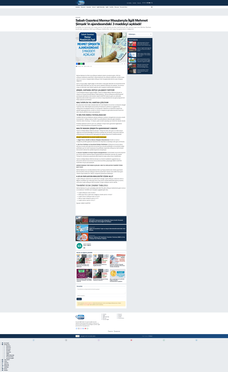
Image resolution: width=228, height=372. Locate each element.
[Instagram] (81, 328)
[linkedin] (196, 340)
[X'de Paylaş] (79, 64)
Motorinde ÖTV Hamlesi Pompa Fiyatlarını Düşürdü (100, 279)
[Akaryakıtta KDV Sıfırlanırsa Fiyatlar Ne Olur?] (101, 259)
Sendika (111, 7)
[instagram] (99, 340)
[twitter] (66, 340)
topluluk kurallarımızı (88, 303)
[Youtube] (85, 328)
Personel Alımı (123, 7)
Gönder (79, 299)
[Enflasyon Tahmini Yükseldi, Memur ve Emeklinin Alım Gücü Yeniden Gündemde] (117, 259)
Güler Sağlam (87, 245)
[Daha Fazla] (84, 64)
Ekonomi (83, 7)
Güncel (94, 7)
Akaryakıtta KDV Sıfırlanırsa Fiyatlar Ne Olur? (100, 265)
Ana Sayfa (6, 343)
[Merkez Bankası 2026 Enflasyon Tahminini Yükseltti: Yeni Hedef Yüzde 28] (84, 273)
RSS (78, 336)
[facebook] (34, 340)
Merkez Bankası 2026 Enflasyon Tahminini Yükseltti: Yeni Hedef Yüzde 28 (84, 280)
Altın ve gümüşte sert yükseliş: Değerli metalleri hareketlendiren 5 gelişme (117, 280)
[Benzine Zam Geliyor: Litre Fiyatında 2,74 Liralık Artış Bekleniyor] (84, 259)
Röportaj (6, 364)
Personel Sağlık (86, 304)
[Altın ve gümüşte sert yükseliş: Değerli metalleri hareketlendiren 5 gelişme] (117, 273)
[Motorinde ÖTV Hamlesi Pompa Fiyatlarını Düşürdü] (101, 273)
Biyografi (6, 365)
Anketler (6, 367)
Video (5, 361)
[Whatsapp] (88, 328)
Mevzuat (116, 7)
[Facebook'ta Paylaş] (77, 64)
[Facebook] (77, 328)
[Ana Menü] (151, 7)
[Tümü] (150, 34)
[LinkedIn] (83, 328)
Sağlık (107, 7)
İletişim (6, 370)
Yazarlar (6, 362)
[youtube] (131, 340)
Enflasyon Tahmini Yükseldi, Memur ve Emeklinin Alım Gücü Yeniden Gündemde (117, 265)
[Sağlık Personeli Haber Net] (80, 2)
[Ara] (151, 3)
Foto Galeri (7, 359)
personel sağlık (10, 358)
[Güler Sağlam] (79, 245)
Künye (5, 368)
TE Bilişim (150, 336)
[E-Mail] (84, 248)
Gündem (78, 7)
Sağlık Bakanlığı (100, 7)
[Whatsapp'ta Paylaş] (81, 64)
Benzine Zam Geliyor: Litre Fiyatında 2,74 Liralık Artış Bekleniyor (83, 265)
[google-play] (117, 331)
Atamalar (88, 7)
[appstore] (111, 331)
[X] (79, 328)
